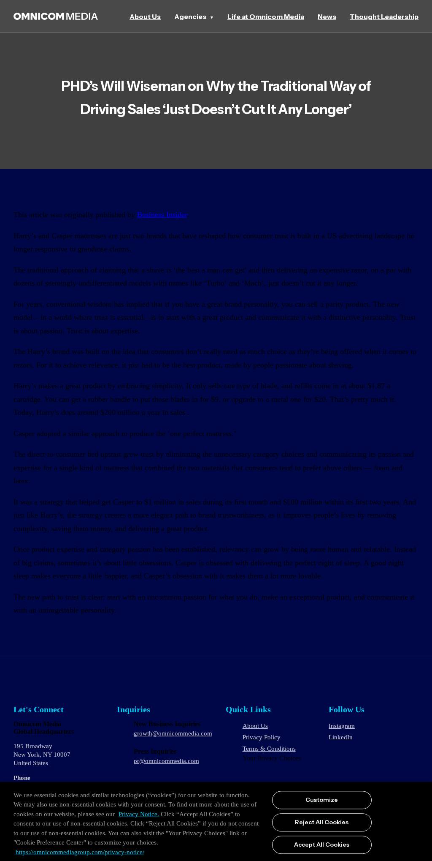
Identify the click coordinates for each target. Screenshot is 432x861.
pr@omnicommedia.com (166, 760)
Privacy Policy (262, 737)
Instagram (342, 725)
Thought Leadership (384, 16)
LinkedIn (341, 737)
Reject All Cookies (321, 822)
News (327, 16)
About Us (145, 16)
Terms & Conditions (269, 748)
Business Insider (162, 214)
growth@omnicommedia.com (173, 733)
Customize (321, 800)
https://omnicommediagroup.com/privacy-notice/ (80, 852)
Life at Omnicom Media (265, 16)
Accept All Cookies (321, 844)
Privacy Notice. (139, 814)
